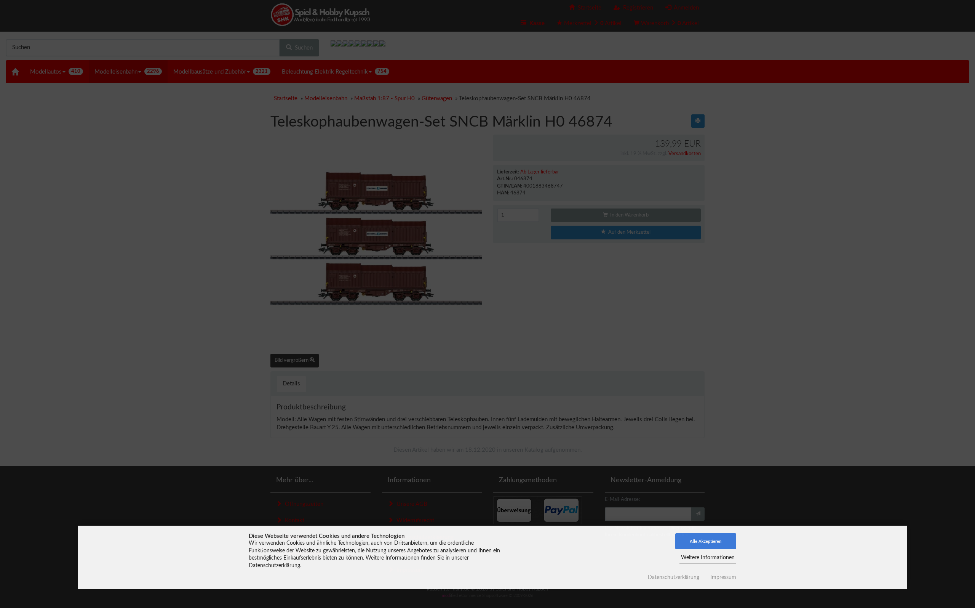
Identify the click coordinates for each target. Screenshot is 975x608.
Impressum (723, 577)
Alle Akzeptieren (705, 541)
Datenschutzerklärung (673, 577)
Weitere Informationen (708, 557)
